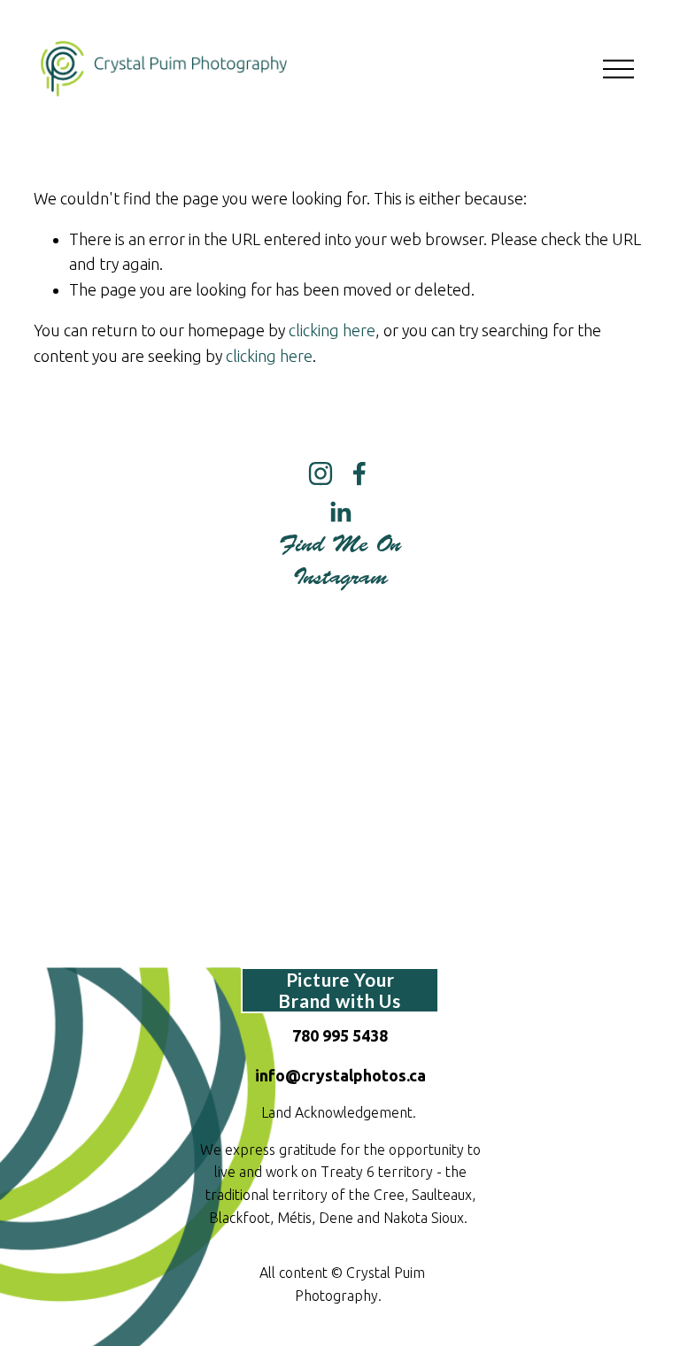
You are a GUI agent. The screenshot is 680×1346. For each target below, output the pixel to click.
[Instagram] (320, 473)
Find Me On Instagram (340, 560)
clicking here (332, 330)
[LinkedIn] (340, 512)
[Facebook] (359, 473)
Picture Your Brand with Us (340, 990)
